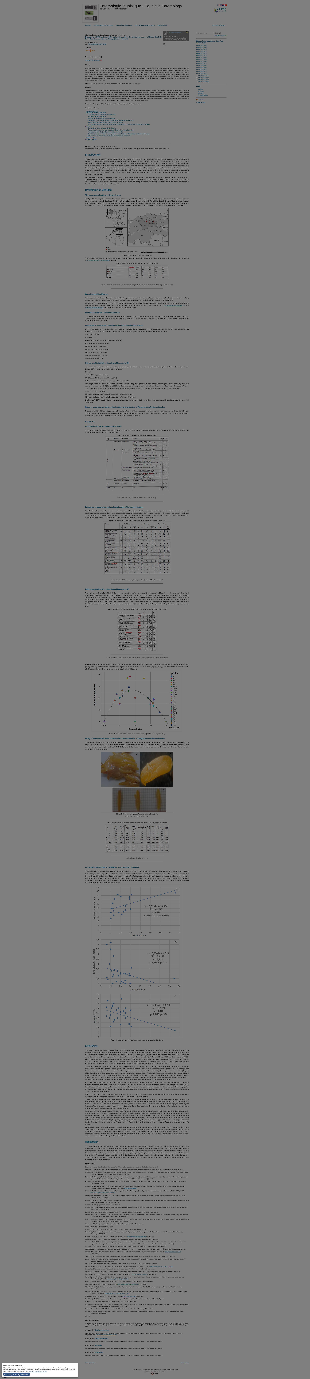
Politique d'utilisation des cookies (38, 1371)
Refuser (16, 1374)
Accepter (7, 1374)
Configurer (25, 1374)
